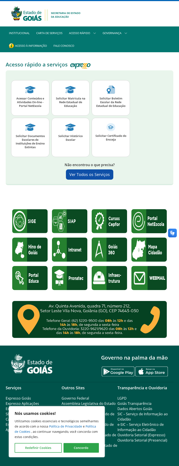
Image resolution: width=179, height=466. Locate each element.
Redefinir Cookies (38, 448)
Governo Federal (75, 398)
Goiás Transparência (134, 403)
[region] (57, 431)
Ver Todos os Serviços (89, 174)
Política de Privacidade (66, 426)
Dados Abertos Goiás (134, 408)
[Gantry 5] (32, 364)
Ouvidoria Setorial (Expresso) (141, 435)
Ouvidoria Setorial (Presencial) (142, 440)
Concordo (81, 448)
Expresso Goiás (18, 398)
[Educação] (46, 13)
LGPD (122, 398)
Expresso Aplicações (22, 403)
